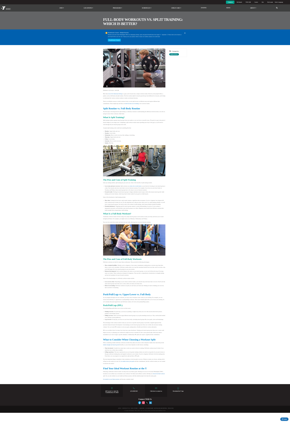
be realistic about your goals (127, 361)
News (228, 8)
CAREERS (142, 408)
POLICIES (171, 408)
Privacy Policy (148, 410)
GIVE (119, 408)
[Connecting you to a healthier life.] (24, 8)
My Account (270, 2)
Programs (117, 8)
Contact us (230, 2)
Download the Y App (178, 391)
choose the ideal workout (159, 373)
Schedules (146, 8)
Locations (88, 8)
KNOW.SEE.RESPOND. (160, 408)
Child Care (175, 8)
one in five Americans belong (115, 93)
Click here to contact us (156, 391)
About (252, 8)
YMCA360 (248, 2)
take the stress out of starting (132, 103)
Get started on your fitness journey (111, 379)
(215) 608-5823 (134, 391)
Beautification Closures (114, 40)
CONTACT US (126, 408)
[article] (145, 37)
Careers (256, 2)
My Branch (239, 2)
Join (61, 8)
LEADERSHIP (149, 408)
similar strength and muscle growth (111, 344)
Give (263, 2)
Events (203, 8)
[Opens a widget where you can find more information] (284, 419)
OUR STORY (134, 408)
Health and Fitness (174, 54)
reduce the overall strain (135, 186)
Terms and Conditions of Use (159, 410)
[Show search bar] (277, 7)
